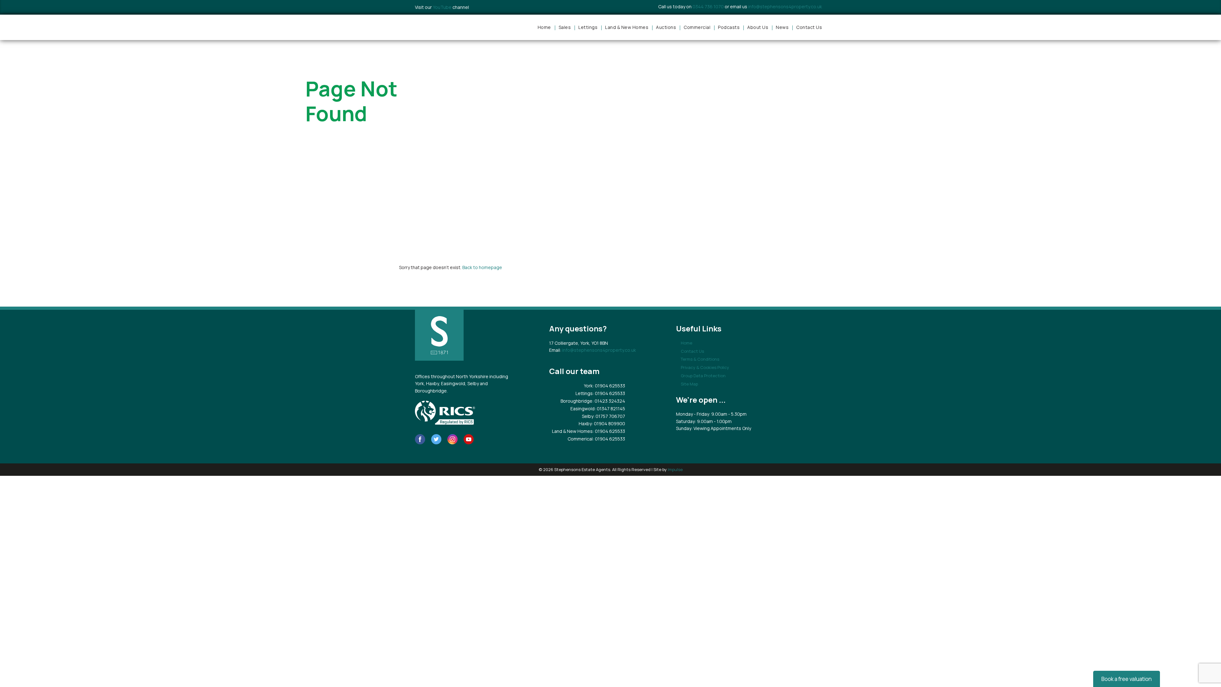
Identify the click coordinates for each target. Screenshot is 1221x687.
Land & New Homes (626, 27)
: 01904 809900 (608, 423)
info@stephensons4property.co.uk (785, 6)
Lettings (587, 27)
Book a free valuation (1126, 679)
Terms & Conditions (700, 359)
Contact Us (809, 27)
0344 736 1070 (708, 6)
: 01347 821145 (610, 409)
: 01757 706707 (609, 416)
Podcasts (729, 27)
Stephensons (442, 27)
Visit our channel (442, 7)
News (782, 27)
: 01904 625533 (609, 386)
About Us (757, 27)
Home (544, 27)
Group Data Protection (703, 375)
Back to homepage (482, 267)
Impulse (675, 469)
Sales (565, 27)
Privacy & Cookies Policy (705, 367)
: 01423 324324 (608, 401)
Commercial (697, 27)
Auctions (666, 27)
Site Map (689, 384)
